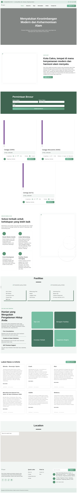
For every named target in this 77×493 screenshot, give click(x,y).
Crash (30, 366)
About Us (28, 5)
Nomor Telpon (42, 100)
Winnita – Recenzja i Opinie (11, 366)
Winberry (56, 392)
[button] (4, 145)
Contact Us (53, 5)
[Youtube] (75, 2)
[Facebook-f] (69, 2)
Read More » (5, 383)
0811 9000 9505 (60, 482)
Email (14, 104)
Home (22, 5)
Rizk (55, 366)
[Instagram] (71, 2)
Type (34, 5)
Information (40, 5)
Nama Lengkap (16, 100)
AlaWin (30, 392)
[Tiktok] (73, 2)
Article (47, 5)
